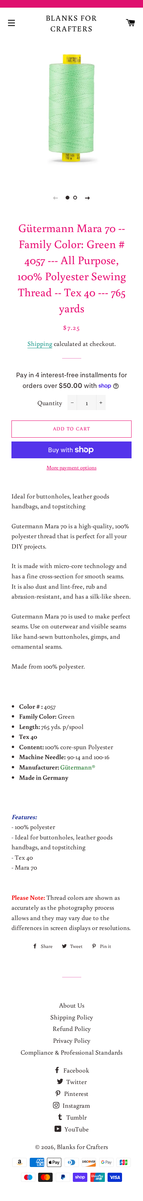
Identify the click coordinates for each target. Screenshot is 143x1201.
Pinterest (75, 1093)
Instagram (75, 1105)
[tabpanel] (71, 108)
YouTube (76, 1129)
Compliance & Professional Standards (71, 1052)
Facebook (75, 1070)
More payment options (71, 467)
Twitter (76, 1081)
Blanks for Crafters (72, 23)
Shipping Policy (71, 1017)
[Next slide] (87, 197)
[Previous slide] (55, 197)
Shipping (39, 343)
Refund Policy (72, 1028)
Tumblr (76, 1117)
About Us (71, 1005)
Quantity (49, 402)
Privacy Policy (71, 1040)
